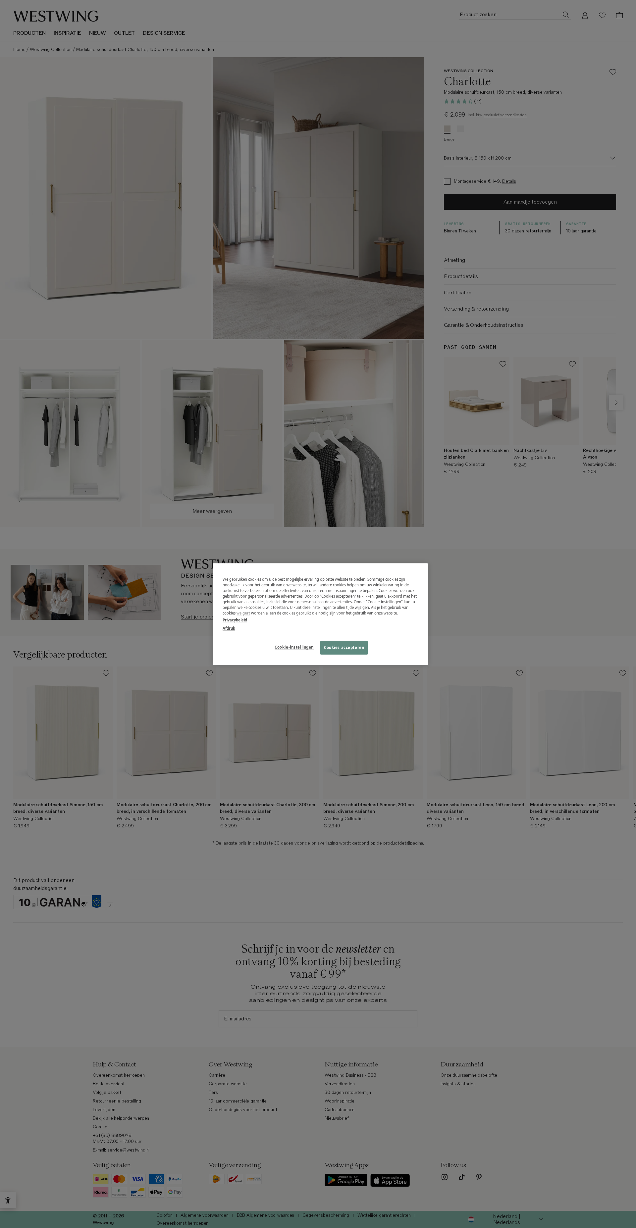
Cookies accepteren (344, 647)
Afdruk (229, 628)
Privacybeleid (235, 619)
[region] (320, 614)
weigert (243, 613)
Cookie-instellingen (294, 647)
